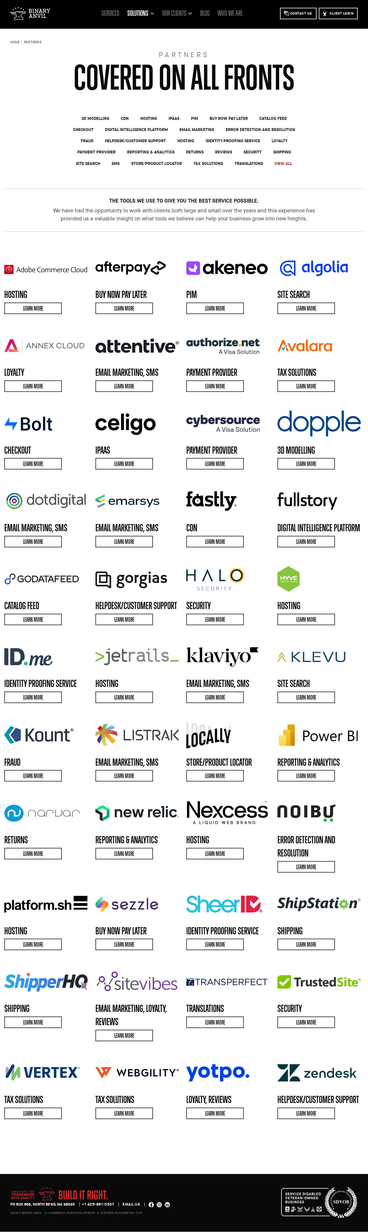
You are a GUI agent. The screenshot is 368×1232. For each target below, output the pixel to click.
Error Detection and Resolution (260, 129)
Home (15, 42)
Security (253, 151)
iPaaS (173, 118)
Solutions (137, 13)
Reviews (223, 151)
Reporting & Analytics (151, 151)
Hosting (148, 118)
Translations (249, 163)
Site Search (88, 163)
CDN (125, 118)
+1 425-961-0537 (98, 1204)
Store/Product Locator (156, 163)
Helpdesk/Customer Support (135, 140)
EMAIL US (131, 1204)
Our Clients (174, 13)
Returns (195, 151)
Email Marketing (196, 129)
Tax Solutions (208, 163)
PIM (194, 118)
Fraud (87, 140)
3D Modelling (95, 118)
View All (283, 163)
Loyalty (280, 140)
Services (110, 13)
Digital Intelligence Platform (136, 129)
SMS (116, 163)
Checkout (83, 129)
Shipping (282, 151)
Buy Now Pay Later (229, 118)
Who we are (230, 13)
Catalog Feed (273, 118)
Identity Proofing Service (233, 140)
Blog (205, 13)
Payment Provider (96, 151)
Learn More (33, 308)
